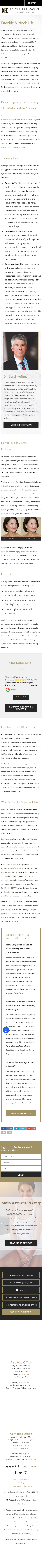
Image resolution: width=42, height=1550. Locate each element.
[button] (31, 1128)
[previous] (17, 697)
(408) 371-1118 (24, 1445)
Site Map (21, 1482)
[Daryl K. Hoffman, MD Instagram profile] (25, 1473)
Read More (18, 993)
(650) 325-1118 (24, 1374)
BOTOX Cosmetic (15, 868)
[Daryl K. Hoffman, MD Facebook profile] (15, 1473)
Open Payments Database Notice (21, 1486)
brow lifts (25, 551)
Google (13, 689)
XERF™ (14, 888)
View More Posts (21, 1113)
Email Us (22, 1290)
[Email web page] (9, 1132)
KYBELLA (20, 639)
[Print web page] (3, 1132)
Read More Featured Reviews (21, 708)
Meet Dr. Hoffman (21, 424)
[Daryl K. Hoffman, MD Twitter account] (20, 1473)
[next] (25, 697)
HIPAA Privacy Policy (21, 1479)
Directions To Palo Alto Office (22, 1297)
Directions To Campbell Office (22, 1305)
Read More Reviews (21, 1243)
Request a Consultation (21, 1312)
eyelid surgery (15, 551)
